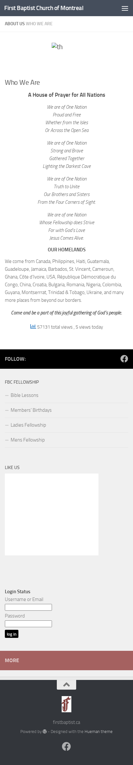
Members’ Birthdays (31, 410)
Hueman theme (99, 731)
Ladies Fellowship (28, 425)
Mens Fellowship (28, 440)
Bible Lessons (24, 395)
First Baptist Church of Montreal (43, 8)
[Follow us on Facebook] (124, 359)
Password (15, 616)
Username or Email (24, 599)
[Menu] (125, 8)
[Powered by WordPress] (45, 731)
